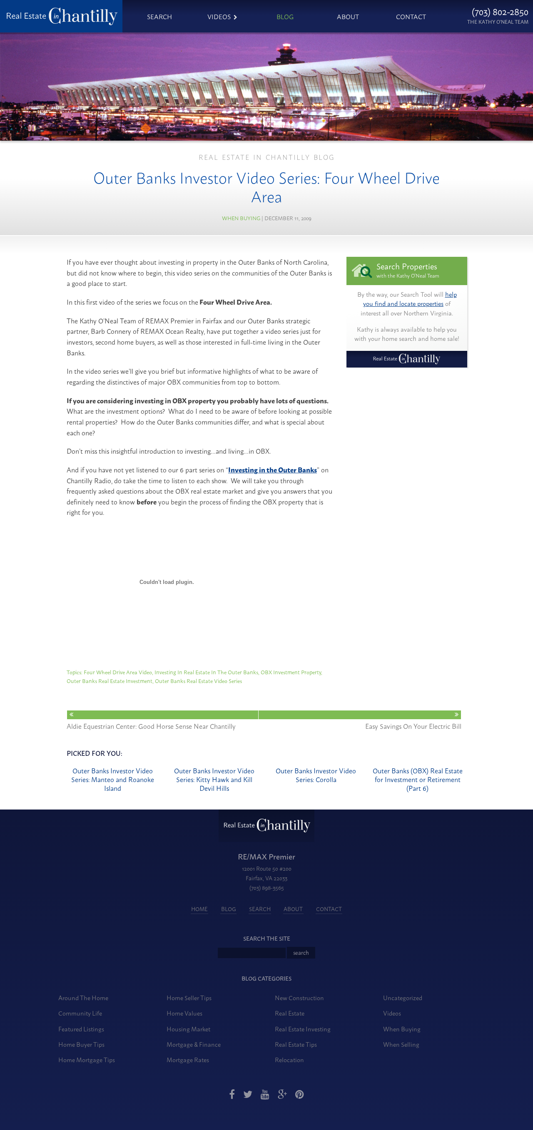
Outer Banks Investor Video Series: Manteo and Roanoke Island (112, 779)
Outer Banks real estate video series (198, 680)
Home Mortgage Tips (86, 1059)
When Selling (401, 1044)
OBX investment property (291, 671)
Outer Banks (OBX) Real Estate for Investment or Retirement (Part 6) (418, 779)
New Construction (299, 997)
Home (199, 909)
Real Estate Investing (303, 1028)
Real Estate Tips (296, 1044)
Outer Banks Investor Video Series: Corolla (316, 775)
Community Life (80, 1013)
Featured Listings (81, 1028)
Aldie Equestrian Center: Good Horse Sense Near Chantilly (151, 725)
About (348, 16)
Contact (411, 16)
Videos (219, 16)
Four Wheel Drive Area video (118, 671)
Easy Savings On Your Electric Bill (413, 725)
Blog (285, 16)
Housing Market (188, 1028)
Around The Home (83, 997)
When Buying (241, 217)
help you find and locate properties (410, 299)
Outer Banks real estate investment (109, 680)
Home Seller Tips (189, 997)
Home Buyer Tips (81, 1044)
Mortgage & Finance (194, 1044)
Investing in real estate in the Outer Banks (206, 671)
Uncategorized (402, 997)
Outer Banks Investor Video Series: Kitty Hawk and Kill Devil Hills (214, 779)
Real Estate (289, 1013)
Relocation (289, 1059)
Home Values (184, 1013)
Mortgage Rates (188, 1059)
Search (159, 16)
